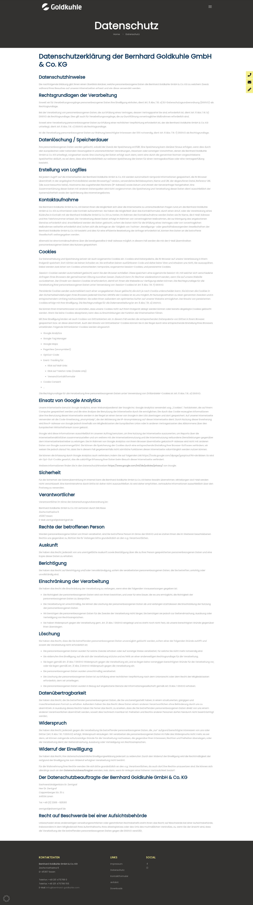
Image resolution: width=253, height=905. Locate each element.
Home (116, 34)
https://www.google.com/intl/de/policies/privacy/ (135, 465)
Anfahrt (114, 882)
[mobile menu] (210, 6)
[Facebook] (147, 863)
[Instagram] (147, 867)
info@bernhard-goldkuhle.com (63, 887)
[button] (6, 898)
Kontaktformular (119, 876)
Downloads (116, 888)
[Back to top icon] (239, 899)
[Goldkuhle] (62, 6)
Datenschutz (117, 869)
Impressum (116, 863)
